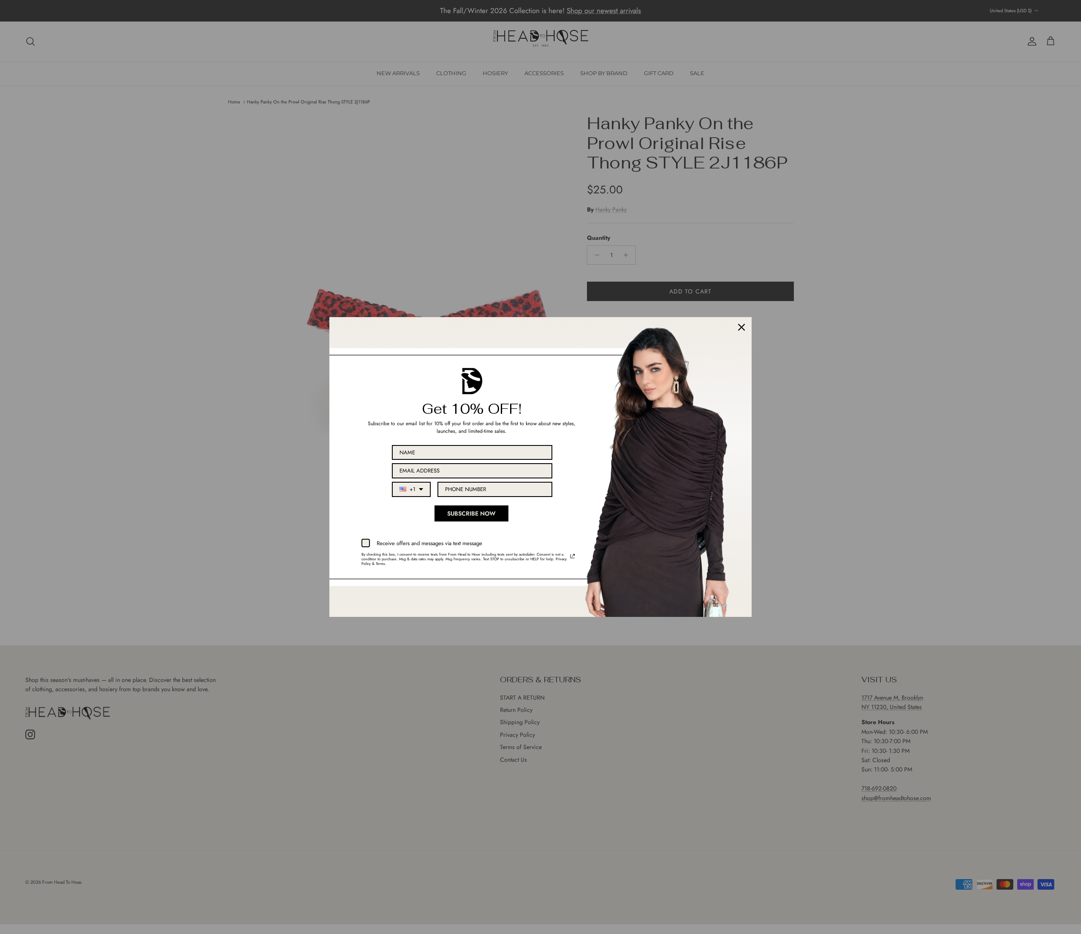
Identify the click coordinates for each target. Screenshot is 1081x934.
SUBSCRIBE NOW (471, 513)
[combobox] (411, 489)
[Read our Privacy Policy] (573, 556)
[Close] (741, 327)
